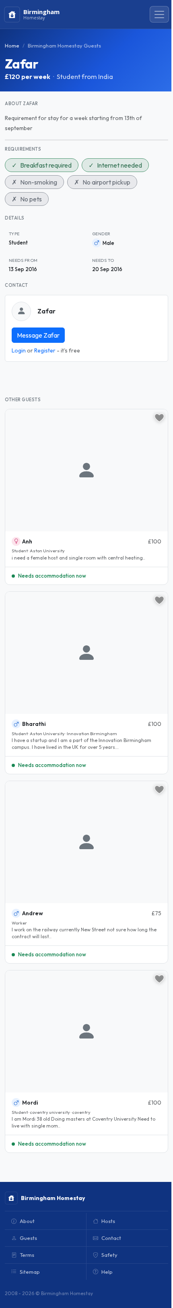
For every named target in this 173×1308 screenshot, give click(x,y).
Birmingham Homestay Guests (64, 45)
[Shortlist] (159, 418)
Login (19, 350)
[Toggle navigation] (159, 14)
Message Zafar (38, 335)
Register (45, 350)
